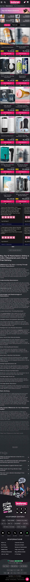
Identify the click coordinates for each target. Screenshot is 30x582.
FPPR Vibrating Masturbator (7, 106)
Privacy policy (13, 579)
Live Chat (25, 523)
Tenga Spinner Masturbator (22, 76)
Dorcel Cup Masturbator (7, 135)
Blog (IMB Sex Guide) (20, 551)
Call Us (4, 523)
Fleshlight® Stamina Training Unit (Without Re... (22, 106)
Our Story (3, 544)
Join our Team (5, 554)
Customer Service (19, 542)
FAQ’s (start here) (19, 549)
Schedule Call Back (22, 520)
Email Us (10, 523)
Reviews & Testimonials (21, 547)
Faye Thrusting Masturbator (7, 195)
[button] (4, 2)
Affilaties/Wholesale (6, 551)
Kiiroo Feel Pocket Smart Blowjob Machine (22, 195)
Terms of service (21, 579)
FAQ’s (3, 520)
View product (7, 83)
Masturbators (9, 6)
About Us (3, 542)
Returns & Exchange (9, 527)
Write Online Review (15, 250)
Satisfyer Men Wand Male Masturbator (7, 165)
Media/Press (4, 549)
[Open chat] (27, 579)
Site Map (7, 579)
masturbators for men (6, 288)
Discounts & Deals (19, 544)
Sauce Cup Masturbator (7, 47)
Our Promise (4, 547)
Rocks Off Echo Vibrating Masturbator (7, 76)
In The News (18, 554)
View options (7, 53)
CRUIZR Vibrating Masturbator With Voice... (22, 136)
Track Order (10, 520)
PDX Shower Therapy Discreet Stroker (22, 165)
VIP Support (17, 523)
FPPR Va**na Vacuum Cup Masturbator (22, 47)
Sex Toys (2, 6)
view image (22, 39)
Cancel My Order (21, 527)
